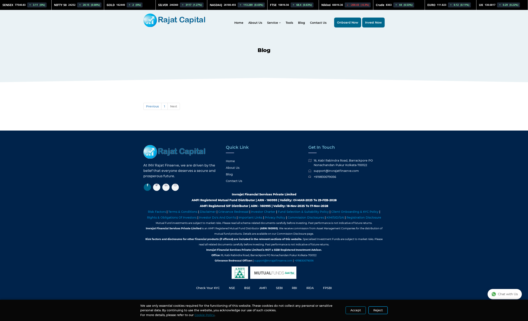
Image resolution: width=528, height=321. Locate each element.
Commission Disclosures (306, 217)
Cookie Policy (204, 315)
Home (238, 23)
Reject (378, 310)
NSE (232, 288)
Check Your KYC (208, 288)
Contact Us (318, 23)
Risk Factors (157, 212)
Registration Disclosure (363, 217)
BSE (247, 288)
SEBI (279, 288)
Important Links (250, 217)
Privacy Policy (275, 217)
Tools (289, 23)
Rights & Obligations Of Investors (172, 217)
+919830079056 (325, 177)
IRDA (310, 288)
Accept (355, 310)
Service (273, 23)
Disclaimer (208, 212)
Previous (152, 106)
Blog (301, 23)
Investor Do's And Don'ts (218, 217)
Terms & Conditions (183, 212)
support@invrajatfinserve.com (336, 171)
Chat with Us (508, 294)
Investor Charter (263, 212)
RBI (294, 288)
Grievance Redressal (233, 212)
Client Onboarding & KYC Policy (355, 212)
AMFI (263, 288)
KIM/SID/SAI (335, 217)
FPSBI (327, 288)
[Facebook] (147, 187)
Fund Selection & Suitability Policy (304, 212)
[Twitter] (156, 187)
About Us (255, 23)
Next (173, 106)
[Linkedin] (166, 187)
